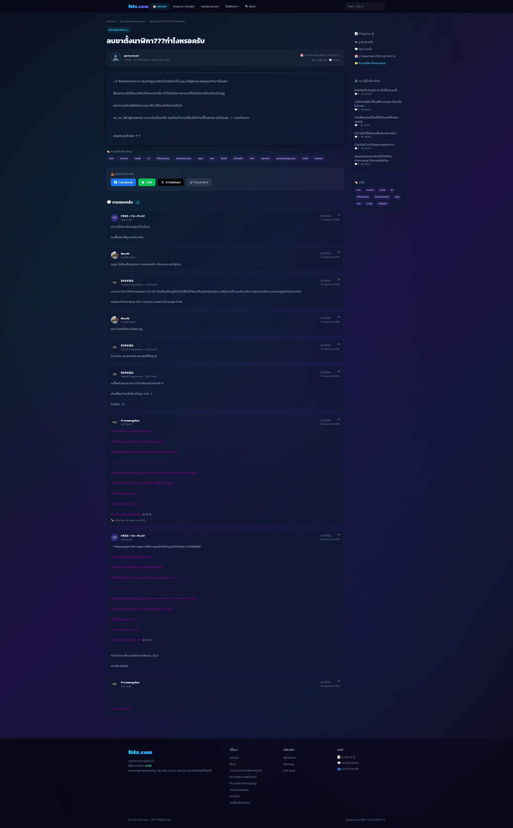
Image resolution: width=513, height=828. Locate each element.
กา (392, 190)
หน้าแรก (111, 21)
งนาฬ (382, 190)
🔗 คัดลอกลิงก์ (199, 182)
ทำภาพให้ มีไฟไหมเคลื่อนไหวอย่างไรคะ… (376, 135)
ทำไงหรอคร (363, 197)
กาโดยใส (382, 203)
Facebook (126, 182)
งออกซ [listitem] (319, 158)
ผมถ (397, 197)
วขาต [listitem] (305, 158)
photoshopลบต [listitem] (286, 158)
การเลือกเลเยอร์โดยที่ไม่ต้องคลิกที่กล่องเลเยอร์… (376, 121)
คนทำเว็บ (235, 796)
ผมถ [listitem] (200, 158)
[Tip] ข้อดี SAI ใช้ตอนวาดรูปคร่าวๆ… (374, 146)
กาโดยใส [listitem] (238, 158)
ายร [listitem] (212, 158)
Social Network (239, 790)
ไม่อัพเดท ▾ (232, 6)
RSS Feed (289, 770)
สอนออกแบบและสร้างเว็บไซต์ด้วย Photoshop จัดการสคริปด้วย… (373, 160)
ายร (359, 203)
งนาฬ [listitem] (137, 158)
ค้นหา (233, 764)
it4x (138, 6)
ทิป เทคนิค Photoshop (132, 21)
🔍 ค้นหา (250, 6)
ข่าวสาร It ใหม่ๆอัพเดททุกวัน (246, 770)
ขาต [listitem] (252, 158)
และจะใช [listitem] (265, 158)
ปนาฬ (369, 203)
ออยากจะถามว (382, 197)
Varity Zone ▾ (210, 6)
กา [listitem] (148, 158)
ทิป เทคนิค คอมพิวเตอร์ (243, 777)
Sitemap (288, 764)
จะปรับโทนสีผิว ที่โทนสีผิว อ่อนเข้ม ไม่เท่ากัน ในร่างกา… (378, 105)
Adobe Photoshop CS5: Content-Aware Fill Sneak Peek (146, 302)
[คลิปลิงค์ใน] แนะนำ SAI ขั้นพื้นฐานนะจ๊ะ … (377, 92)
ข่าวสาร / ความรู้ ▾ (184, 6)
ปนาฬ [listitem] (224, 158)
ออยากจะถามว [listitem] (183, 158)
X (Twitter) (173, 182)
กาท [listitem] (111, 158)
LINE (149, 182)
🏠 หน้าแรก (160, 6)
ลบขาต (370, 190)
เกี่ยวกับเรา (289, 758)
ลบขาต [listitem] (124, 158)
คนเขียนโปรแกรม (240, 803)
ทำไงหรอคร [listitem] (163, 158)
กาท (359, 190)
